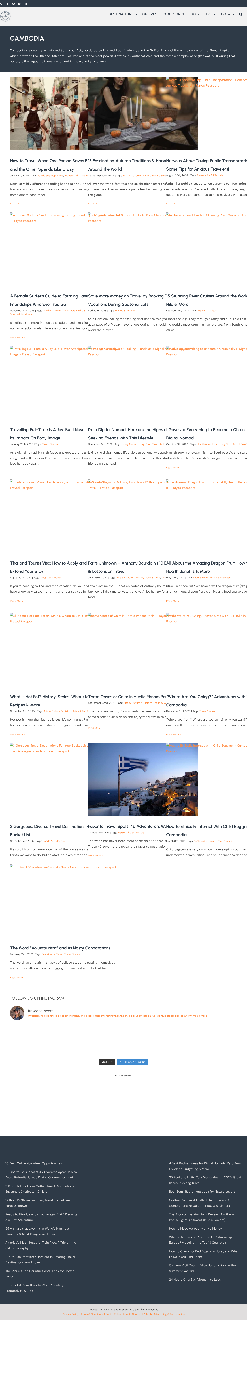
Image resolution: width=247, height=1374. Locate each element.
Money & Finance (75, 175)
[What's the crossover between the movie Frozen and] (152, 1040)
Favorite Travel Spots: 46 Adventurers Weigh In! (133, 826)
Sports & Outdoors (21, 314)
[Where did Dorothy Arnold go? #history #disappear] (37, 1040)
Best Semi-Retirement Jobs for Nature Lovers (202, 1191)
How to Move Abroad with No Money (195, 1228)
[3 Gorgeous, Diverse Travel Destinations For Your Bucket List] (65, 779)
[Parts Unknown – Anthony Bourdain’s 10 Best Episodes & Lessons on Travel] (143, 516)
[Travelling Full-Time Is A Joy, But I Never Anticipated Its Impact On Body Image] (65, 382)
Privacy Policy (71, 1314)
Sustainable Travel (204, 841)
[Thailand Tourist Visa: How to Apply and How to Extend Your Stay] (65, 516)
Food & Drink (152, 577)
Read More (16, 204)
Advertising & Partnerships (169, 1314)
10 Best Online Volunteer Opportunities (33, 1163)
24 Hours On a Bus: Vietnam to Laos (195, 1279)
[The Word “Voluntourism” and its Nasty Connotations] (65, 900)
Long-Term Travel (149, 444)
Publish (147, 1314)
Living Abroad (129, 444)
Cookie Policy (113, 1314)
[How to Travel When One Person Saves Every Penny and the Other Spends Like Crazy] (65, 113)
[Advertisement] (118, 1106)
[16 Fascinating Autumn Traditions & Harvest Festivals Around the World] (143, 113)
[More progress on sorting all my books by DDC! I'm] (209, 1040)
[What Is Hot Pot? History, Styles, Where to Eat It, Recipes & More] (65, 649)
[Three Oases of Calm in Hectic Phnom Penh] (143, 649)
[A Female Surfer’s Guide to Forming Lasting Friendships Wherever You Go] (65, 249)
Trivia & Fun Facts (83, 711)
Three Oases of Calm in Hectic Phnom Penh (129, 696)
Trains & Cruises (207, 310)
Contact (136, 1314)
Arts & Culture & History (137, 175)
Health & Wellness (207, 444)
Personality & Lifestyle (210, 175)
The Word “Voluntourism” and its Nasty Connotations (60, 948)
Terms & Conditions (92, 1314)
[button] (240, 14)
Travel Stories (50, 444)
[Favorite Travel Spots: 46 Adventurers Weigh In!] (143, 779)
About (126, 1314)
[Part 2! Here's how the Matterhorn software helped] (95, 1040)
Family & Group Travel (50, 175)
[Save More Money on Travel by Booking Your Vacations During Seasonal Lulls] (143, 249)
